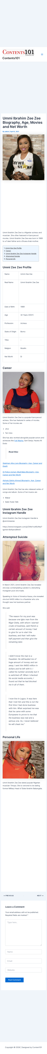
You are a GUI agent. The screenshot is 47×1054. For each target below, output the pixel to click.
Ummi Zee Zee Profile (13, 248)
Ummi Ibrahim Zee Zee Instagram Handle (21, 254)
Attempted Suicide (13, 256)
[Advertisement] (23, 23)
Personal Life (10, 259)
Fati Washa (18, 441)
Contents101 (11, 58)
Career (8, 251)
